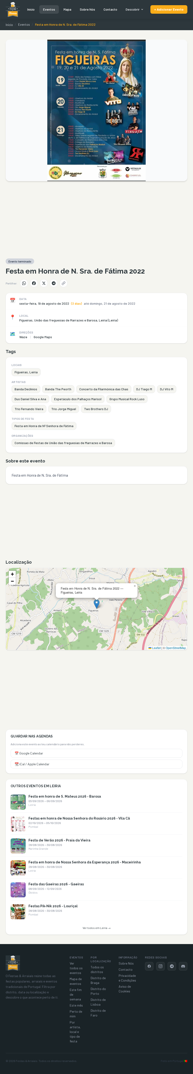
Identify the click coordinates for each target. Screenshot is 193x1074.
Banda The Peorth (58, 389)
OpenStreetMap (176, 648)
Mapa (67, 9)
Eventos (49, 9)
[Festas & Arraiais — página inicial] (13, 9)
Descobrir (133, 9)
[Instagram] (160, 966)
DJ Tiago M (144, 389)
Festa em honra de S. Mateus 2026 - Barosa (64, 796)
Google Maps (43, 337)
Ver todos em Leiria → (97, 927)
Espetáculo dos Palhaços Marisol (77, 399)
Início (31, 9)
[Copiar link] (64, 283)
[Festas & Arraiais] (13, 962)
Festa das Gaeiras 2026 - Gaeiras (56, 884)
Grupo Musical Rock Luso (127, 399)
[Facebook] (34, 283)
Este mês (76, 1005)
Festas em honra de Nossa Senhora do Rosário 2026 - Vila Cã (79, 818)
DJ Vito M (166, 389)
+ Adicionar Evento (169, 9)
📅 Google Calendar (29, 753)
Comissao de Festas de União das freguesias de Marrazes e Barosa (63, 443)
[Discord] (183, 966)
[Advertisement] (96, 220)
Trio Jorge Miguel (63, 409)
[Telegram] (54, 283)
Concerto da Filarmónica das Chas (103, 389)
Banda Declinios (26, 389)
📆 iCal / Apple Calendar (32, 764)
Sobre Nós (87, 9)
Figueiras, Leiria (26, 372)
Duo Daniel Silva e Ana (30, 399)
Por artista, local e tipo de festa (75, 1031)
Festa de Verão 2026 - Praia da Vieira (59, 840)
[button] (97, 604)
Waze (23, 337)
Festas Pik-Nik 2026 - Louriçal (53, 906)
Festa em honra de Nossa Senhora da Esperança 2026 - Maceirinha (84, 862)
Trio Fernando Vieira (29, 409)
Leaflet (156, 648)
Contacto (110, 9)
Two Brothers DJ (96, 409)
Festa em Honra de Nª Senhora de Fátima (44, 426)
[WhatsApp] (24, 283)
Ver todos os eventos (76, 968)
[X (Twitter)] (44, 283)
